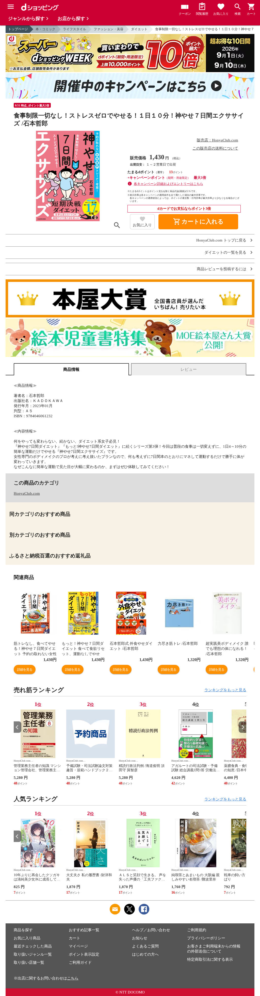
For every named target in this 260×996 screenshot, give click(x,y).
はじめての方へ (145, 954)
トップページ (18, 29)
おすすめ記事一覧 (84, 930)
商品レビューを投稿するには (221, 269)
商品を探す (23, 930)
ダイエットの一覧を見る (225, 252)
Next (242, 727)
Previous (17, 727)
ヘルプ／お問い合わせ (151, 930)
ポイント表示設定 (84, 954)
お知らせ (139, 938)
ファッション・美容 (108, 29)
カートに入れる (198, 221)
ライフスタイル (74, 29)
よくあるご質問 (145, 946)
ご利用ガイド (80, 962)
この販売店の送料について (215, 148)
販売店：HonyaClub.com (217, 140)
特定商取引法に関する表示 (210, 959)
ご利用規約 (196, 930)
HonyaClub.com (27, 493)
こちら (72, 978)
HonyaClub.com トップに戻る (221, 240)
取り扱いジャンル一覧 (33, 954)
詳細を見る (24, 669)
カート (74, 938)
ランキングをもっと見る (225, 690)
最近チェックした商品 (33, 946)
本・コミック (45, 29)
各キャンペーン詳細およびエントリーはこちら (168, 184)
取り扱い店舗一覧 (29, 962)
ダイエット (139, 29)
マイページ (78, 946)
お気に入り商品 (27, 938)
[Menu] (10, 6)
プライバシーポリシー (206, 938)
